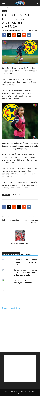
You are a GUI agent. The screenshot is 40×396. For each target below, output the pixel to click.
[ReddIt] (14, 35)
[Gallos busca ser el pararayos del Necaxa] (7, 282)
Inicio (3, 8)
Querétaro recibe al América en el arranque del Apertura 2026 (25, 262)
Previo (9, 8)
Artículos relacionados (11, 254)
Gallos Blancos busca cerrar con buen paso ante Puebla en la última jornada (25, 272)
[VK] (29, 35)
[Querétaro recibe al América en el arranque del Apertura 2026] (7, 262)
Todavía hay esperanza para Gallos (30, 221)
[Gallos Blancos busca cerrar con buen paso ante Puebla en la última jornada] (7, 272)
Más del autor (26, 254)
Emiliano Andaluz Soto (11, 30)
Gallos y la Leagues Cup (10, 220)
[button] (3, 3)
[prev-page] (3, 290)
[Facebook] (4, 35)
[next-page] (7, 290)
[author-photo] (20, 240)
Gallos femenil (16, 195)
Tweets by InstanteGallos (11, 308)
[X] (9, 35)
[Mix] (24, 35)
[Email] (19, 35)
